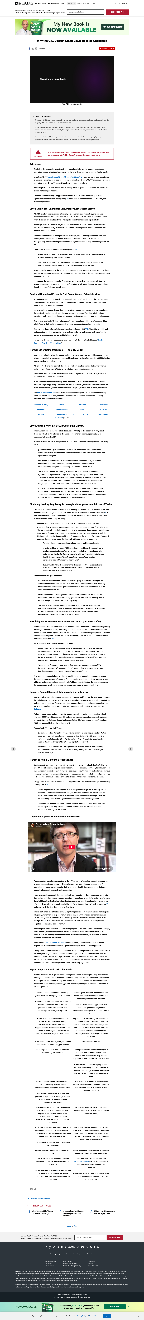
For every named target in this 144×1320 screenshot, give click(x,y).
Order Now (114, 1307)
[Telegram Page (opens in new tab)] (58, 1247)
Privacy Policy (81, 1316)
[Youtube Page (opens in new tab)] (82, 1247)
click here (47, 1284)
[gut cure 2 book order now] (72, 35)
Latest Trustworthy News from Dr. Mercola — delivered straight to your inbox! (46, 1238)
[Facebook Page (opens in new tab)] (46, 1247)
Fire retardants (61, 410)
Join (75, 1226)
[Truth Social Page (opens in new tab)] (65, 1247)
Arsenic (41, 415)
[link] (29, 49)
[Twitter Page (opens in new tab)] (54, 1247)
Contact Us (48, 1263)
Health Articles (49, 1266)
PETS (62, 4)
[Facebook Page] (28, 1193)
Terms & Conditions (63, 1295)
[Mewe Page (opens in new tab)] (72, 1247)
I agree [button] (107, 1316)
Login (69, 1226)
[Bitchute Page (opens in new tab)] (87, 1247)
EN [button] (116, 4)
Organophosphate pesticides (82, 415)
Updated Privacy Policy (79, 1295)
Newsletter (91, 1261)
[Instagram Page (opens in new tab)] (50, 1247)
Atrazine (82, 405)
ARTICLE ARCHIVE (53, 4)
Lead (82, 410)
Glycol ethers (103, 415)
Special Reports (93, 1266)
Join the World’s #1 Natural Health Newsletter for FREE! (32, 10)
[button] (117, 12)
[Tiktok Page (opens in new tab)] (78, 1247)
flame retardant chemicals (55, 943)
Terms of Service (94, 1316)
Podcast (90, 1263)
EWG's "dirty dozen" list (46, 393)
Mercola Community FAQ (70, 1263)
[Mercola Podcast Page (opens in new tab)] (94, 1247)
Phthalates (103, 405)
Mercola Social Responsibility (71, 1266)
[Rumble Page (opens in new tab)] (91, 1247)
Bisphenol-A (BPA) (41, 405)
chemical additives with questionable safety (65, 177)
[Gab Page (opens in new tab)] (61, 1247)
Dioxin (61, 405)
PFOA (87, 329)
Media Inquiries (67, 1261)
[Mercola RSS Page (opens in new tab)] (97, 1247)
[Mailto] (31, 1193)
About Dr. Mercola (50, 1261)
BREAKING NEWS (40, 4)
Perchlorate (40, 410)
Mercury (103, 410)
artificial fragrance (81, 1161)
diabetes (37, 709)
